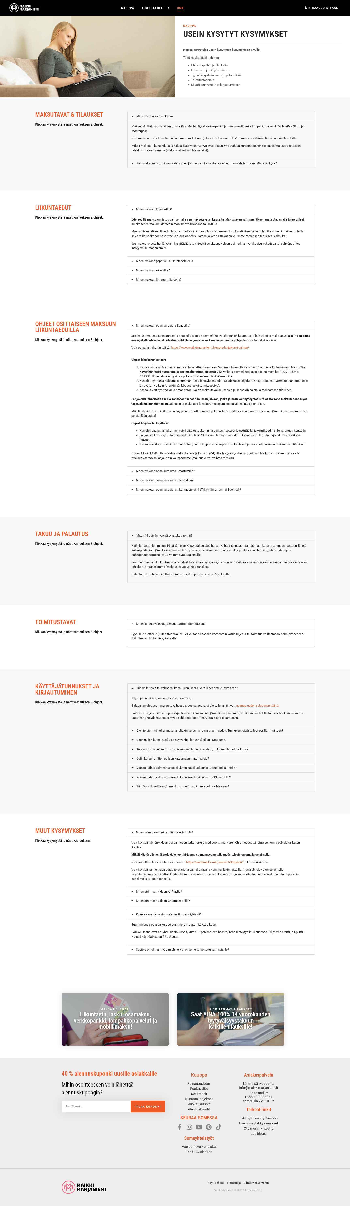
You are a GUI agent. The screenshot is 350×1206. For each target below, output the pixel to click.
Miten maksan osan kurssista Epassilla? (163, 325)
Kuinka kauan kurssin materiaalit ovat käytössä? (168, 914)
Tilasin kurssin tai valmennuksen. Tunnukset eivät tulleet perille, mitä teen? (187, 688)
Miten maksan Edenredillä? (154, 209)
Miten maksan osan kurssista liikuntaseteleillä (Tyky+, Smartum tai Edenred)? (188, 489)
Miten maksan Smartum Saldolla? (158, 279)
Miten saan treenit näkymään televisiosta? (164, 832)
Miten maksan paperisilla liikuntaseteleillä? (165, 261)
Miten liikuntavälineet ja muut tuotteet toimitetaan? (170, 624)
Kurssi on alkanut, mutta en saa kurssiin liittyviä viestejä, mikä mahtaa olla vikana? (192, 749)
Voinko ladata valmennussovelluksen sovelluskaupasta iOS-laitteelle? (183, 777)
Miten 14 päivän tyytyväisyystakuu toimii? (164, 535)
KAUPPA (127, 8)
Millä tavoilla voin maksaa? (154, 116)
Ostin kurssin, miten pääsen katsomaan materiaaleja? (172, 758)
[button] (221, 116)
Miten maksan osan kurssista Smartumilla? (165, 471)
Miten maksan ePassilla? (153, 270)
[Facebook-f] (180, 1127)
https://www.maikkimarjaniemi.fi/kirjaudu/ (214, 862)
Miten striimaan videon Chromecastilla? (163, 901)
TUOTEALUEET (153, 8)
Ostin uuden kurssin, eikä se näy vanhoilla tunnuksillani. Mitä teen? (181, 740)
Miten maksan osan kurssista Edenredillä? (164, 480)
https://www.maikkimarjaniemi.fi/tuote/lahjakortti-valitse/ (210, 347)
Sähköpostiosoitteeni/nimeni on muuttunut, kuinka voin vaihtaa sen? (182, 786)
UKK (180, 8)
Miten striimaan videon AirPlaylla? (159, 891)
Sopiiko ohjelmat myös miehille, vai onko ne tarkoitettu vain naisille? (182, 949)
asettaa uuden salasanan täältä (257, 705)
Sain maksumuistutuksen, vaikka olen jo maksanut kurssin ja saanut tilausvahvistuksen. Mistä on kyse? (206, 163)
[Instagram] (189, 1127)
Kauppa (199, 1075)
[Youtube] (199, 1127)
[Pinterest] (209, 1127)
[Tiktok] (219, 1127)
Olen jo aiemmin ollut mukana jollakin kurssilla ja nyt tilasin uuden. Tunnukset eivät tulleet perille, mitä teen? (209, 730)
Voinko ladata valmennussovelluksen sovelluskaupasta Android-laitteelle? (186, 768)
